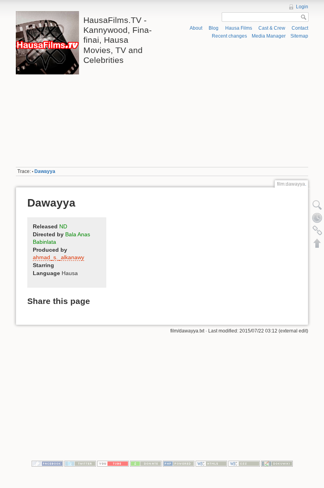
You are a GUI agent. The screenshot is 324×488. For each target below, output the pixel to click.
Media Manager (269, 36)
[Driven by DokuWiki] (277, 463)
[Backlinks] (317, 230)
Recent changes (229, 36)
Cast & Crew (271, 28)
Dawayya (44, 171)
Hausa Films (238, 28)
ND (63, 226)
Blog (214, 28)
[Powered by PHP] (178, 463)
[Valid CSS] (244, 463)
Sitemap (299, 36)
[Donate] (146, 463)
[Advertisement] (236, 103)
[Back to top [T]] (317, 243)
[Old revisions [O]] (317, 217)
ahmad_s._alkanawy (58, 257)
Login (302, 6)
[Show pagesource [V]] (317, 205)
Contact (300, 28)
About (196, 28)
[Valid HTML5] (211, 463)
